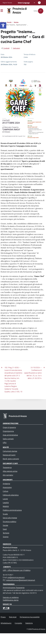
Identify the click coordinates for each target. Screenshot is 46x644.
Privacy (3, 617)
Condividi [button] (6, 48)
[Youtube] (8, 608)
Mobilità (6, 506)
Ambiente (6, 483)
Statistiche (29, 623)
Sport (5, 529)
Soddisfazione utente (10, 600)
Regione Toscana (7, 3)
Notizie (16, 22)
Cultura (5, 491)
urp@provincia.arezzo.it (16, 577)
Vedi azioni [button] (16, 48)
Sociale (5, 525)
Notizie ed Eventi (9, 455)
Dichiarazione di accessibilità (29, 617)
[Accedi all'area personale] (39, 2)
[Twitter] (4, 608)
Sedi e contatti (8, 438)
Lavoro (5, 498)
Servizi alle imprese (10, 517)
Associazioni (7, 487)
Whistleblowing (6, 623)
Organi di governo (9, 427)
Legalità (6, 502)
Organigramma (8, 431)
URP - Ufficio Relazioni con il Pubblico (16, 570)
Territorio (6, 533)
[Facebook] (6, 608)
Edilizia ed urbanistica (11, 495)
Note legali (12, 617)
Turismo (5, 536)
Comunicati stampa (10, 451)
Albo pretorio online (10, 471)
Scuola (5, 514)
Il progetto (18, 623)
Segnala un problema (11, 597)
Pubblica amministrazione (12, 510)
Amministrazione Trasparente (13, 587)
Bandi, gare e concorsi (11, 458)
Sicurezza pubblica (9, 521)
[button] (3, 25)
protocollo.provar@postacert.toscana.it (20, 580)
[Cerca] (40, 11)
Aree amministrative (10, 435)
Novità (9, 22)
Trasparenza (7, 467)
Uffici (4, 442)
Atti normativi (8, 475)
